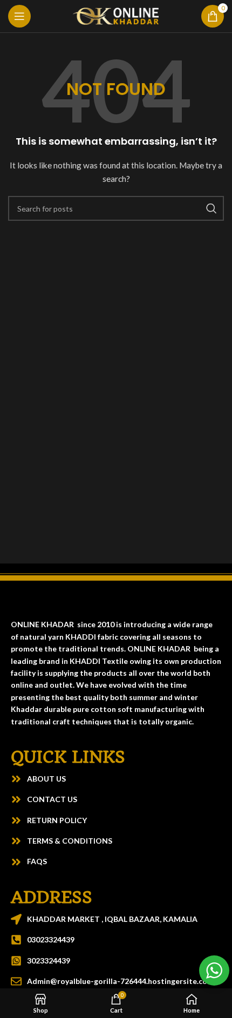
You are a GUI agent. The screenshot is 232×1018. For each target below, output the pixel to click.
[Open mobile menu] (19, 16)
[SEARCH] (211, 208)
